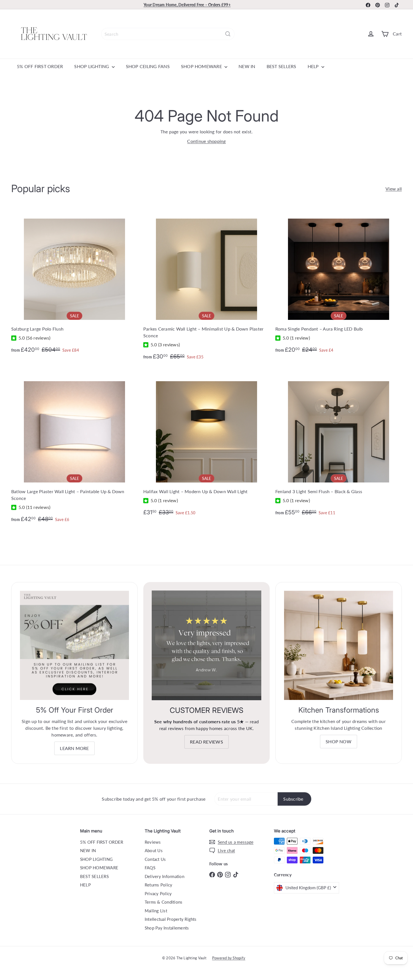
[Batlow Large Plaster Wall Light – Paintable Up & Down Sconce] (74, 448)
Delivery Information (164, 876)
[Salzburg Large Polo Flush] (74, 282)
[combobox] (168, 34)
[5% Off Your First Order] (74, 645)
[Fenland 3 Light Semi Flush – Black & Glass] (338, 445)
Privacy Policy (158, 893)
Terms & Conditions (163, 901)
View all (393, 188)
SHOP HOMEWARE (202, 66)
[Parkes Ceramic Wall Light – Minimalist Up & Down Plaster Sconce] (206, 286)
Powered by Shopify (228, 958)
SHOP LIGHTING (92, 66)
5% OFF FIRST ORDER (40, 66)
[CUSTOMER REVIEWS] (206, 645)
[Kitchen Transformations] (338, 645)
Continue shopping (206, 141)
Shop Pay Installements (167, 927)
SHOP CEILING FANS (148, 66)
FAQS (150, 867)
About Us (154, 850)
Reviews (153, 842)
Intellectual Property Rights (171, 919)
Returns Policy (158, 884)
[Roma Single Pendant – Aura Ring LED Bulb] (338, 282)
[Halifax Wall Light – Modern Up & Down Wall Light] (206, 445)
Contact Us (155, 859)
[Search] (228, 34)
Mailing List (156, 910)
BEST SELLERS (281, 66)
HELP (314, 66)
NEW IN (247, 66)
